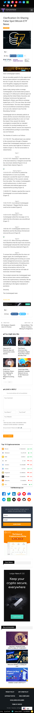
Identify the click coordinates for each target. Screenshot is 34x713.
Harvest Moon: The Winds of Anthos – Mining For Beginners (26, 327)
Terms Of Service (17, 704)
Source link (6, 300)
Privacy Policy (10, 692)
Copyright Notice (10, 696)
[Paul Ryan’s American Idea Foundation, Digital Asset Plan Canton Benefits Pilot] (24, 341)
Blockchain (6, 27)
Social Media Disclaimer (17, 700)
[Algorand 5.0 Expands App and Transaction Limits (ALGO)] (9, 341)
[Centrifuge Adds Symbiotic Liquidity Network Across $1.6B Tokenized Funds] (24, 362)
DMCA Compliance (24, 696)
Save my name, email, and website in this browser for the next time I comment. (15, 423)
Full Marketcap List (17, 488)
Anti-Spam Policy (23, 692)
